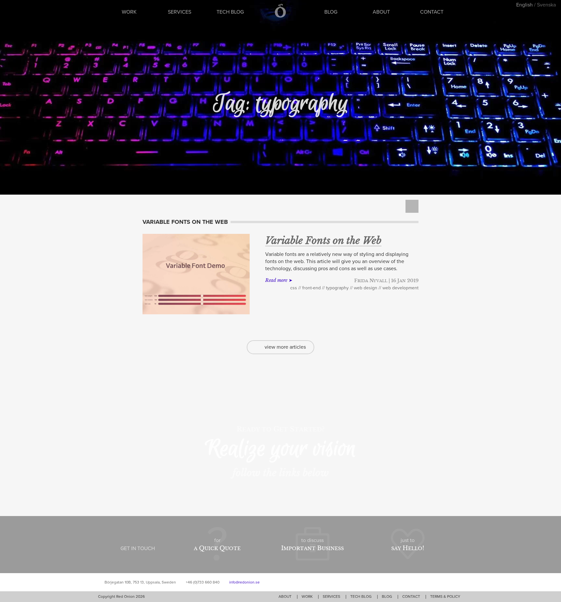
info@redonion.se (244, 582)
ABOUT (285, 596)
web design (365, 288)
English (524, 5)
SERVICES (331, 596)
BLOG (387, 596)
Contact (431, 12)
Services (179, 12)
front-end (311, 288)
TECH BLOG (361, 596)
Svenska (546, 5)
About (381, 12)
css (293, 288)
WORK (307, 596)
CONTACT (411, 596)
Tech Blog (230, 12)
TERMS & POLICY (445, 596)
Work (129, 12)
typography (337, 288)
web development (400, 288)
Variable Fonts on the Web (323, 241)
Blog (330, 12)
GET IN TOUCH (137, 548)
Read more (276, 280)
